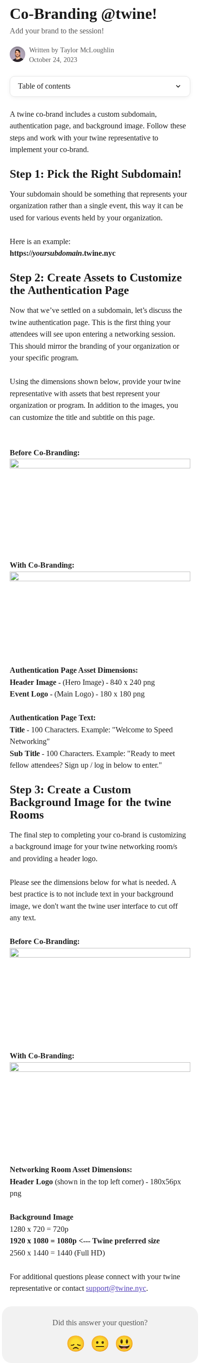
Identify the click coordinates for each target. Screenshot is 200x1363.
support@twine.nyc (116, 1288)
